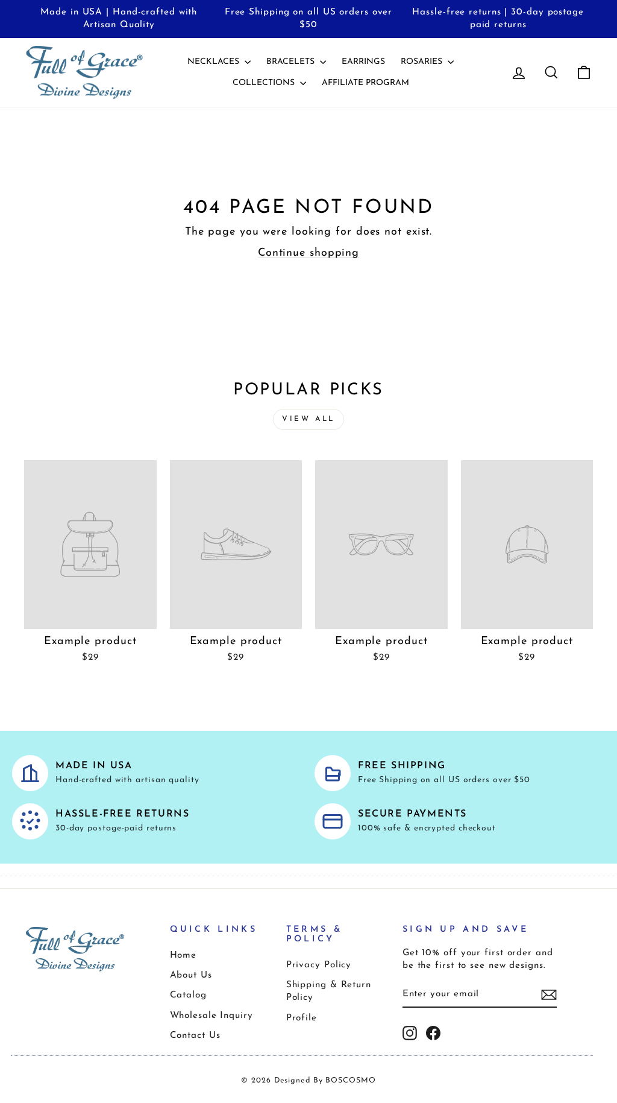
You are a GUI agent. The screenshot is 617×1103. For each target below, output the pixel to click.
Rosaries (423, 61)
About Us (191, 975)
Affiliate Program (365, 82)
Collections (265, 82)
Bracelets (291, 61)
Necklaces (214, 61)
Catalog (188, 995)
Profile (301, 1018)
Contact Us (195, 1035)
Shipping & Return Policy (328, 991)
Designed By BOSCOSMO (325, 1080)
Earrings (363, 61)
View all (308, 419)
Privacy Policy (319, 965)
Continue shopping (308, 253)
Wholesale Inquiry (211, 1015)
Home (183, 955)
